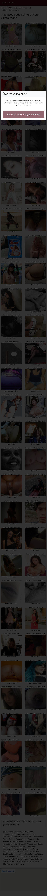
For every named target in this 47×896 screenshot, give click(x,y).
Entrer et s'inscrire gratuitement (23, 114)
